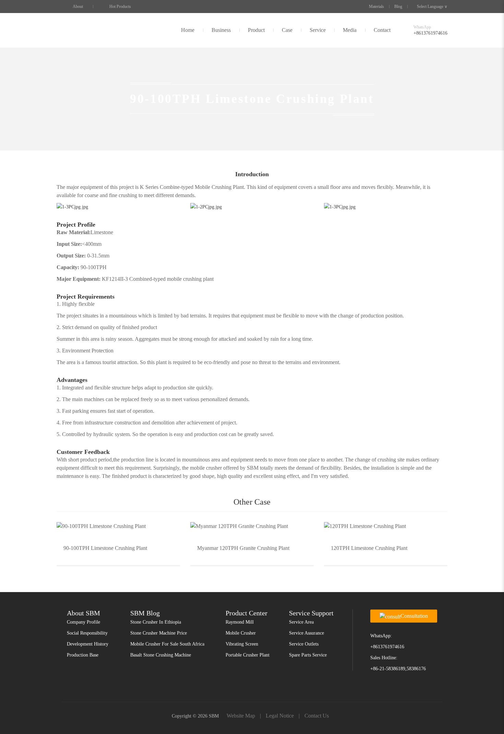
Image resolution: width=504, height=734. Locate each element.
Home (187, 30)
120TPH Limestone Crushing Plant (369, 548)
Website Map (241, 716)
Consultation (414, 616)
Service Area (301, 622)
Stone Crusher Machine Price (158, 633)
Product (256, 30)
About (78, 6)
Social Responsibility (87, 633)
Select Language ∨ (432, 6)
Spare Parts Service (308, 655)
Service (318, 30)
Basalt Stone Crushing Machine (160, 655)
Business (221, 30)
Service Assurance (306, 633)
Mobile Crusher (241, 633)
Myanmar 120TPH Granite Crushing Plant (243, 548)
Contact (382, 30)
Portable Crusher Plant (247, 655)
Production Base (82, 655)
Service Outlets (304, 644)
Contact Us (316, 716)
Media (350, 30)
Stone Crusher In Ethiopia (155, 622)
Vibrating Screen (242, 644)
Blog (398, 6)
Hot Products (120, 6)
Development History (87, 644)
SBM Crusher (78, 30)
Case (287, 30)
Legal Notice (280, 716)
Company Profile (83, 622)
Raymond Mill (240, 622)
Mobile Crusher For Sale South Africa (167, 644)
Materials (376, 6)
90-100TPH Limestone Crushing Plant (105, 548)
